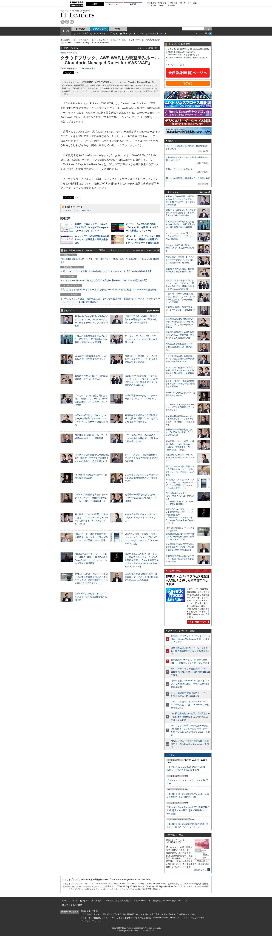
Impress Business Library (177, 57)
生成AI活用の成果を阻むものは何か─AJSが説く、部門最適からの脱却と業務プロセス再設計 (91, 339)
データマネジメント (157, 33)
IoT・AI (182, 3)
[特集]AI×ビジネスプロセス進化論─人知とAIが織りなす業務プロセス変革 (187, 580)
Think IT (117, 914)
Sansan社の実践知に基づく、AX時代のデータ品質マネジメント (180, 248)
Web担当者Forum (130, 914)
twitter (62, 22)
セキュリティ (137, 33)
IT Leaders (77, 15)
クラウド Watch (168, 914)
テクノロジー (99, 29)
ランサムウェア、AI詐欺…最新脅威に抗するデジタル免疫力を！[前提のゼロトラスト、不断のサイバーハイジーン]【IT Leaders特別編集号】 (110, 300)
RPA (125, 33)
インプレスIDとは (176, 65)
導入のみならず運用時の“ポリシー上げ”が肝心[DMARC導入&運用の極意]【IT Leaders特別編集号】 (109, 289)
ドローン (161, 5)
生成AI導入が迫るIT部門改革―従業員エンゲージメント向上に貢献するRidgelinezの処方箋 (141, 576)
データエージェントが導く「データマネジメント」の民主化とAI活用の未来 (141, 339)
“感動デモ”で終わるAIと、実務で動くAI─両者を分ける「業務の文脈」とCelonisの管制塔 (141, 319)
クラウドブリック (72, 210)
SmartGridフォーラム (186, 914)
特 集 (117, 29)
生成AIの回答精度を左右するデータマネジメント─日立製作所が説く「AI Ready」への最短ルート (91, 497)
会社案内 (125, 901)
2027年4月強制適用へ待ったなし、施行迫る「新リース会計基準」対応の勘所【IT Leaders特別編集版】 (109, 260)
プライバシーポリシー (141, 901)
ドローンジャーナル (195, 918)
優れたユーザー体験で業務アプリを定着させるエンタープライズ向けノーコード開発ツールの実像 (91, 537)
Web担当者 (151, 3)
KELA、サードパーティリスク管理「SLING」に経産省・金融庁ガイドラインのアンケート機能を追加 (143, 239)
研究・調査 (192, 3)
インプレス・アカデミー (91, 921)
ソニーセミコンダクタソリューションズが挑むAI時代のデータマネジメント (141, 477)
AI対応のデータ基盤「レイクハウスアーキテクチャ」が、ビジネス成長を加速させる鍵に (141, 359)
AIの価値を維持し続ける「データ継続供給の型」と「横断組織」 (180, 347)
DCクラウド (114, 4)
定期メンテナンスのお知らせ (179, 169)
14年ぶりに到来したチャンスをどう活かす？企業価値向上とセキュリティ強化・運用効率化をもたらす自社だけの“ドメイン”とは (180, 534)
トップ (66, 31)
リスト (77, 73)
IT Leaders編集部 (88, 68)
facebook (67, 22)
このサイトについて (68, 901)
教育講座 (171, 5)
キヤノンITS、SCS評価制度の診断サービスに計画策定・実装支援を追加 (92, 239)
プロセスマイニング (102, 33)
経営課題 (80, 29)
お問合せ (64, 905)
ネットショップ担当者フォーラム (95, 918)
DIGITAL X (181, 918)
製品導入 (133, 4)
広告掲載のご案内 (111, 901)
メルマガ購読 (95, 901)
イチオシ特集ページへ (197, 622)
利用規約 (84, 901)
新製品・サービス (118, 40)
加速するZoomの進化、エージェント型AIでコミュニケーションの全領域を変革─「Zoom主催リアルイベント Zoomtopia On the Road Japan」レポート (142, 560)
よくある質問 (76, 905)
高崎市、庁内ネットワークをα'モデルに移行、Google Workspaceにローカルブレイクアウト (91, 227)
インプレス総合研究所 (149, 914)
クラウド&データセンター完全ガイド (96, 914)
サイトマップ (184, 901)
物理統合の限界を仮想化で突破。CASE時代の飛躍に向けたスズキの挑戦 (141, 497)
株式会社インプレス (89, 911)
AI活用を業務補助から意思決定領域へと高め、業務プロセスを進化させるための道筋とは (141, 418)
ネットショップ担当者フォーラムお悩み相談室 (131, 918)
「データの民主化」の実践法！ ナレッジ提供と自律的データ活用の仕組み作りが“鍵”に (141, 438)
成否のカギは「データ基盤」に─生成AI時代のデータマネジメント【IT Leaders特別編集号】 (106, 271)
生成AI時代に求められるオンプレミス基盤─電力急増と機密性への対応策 (91, 596)
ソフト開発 (172, 3)
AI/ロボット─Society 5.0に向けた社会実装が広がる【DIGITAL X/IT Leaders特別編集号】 (104, 280)
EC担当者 (162, 3)
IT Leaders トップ (68, 40)
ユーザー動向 (82, 33)
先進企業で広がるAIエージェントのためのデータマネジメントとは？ (141, 517)
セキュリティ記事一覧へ (148, 48)
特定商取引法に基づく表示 (164, 901)
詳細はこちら (200, 870)
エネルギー (151, 5)
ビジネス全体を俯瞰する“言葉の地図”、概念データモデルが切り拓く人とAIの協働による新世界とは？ (92, 458)
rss (72, 22)
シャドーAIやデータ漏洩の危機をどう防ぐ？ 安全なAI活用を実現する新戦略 (141, 458)
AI (117, 33)
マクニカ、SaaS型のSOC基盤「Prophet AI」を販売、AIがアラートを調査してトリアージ (142, 227)
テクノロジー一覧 (86, 40)
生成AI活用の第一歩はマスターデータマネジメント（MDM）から (180, 310)
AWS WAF (86, 210)
